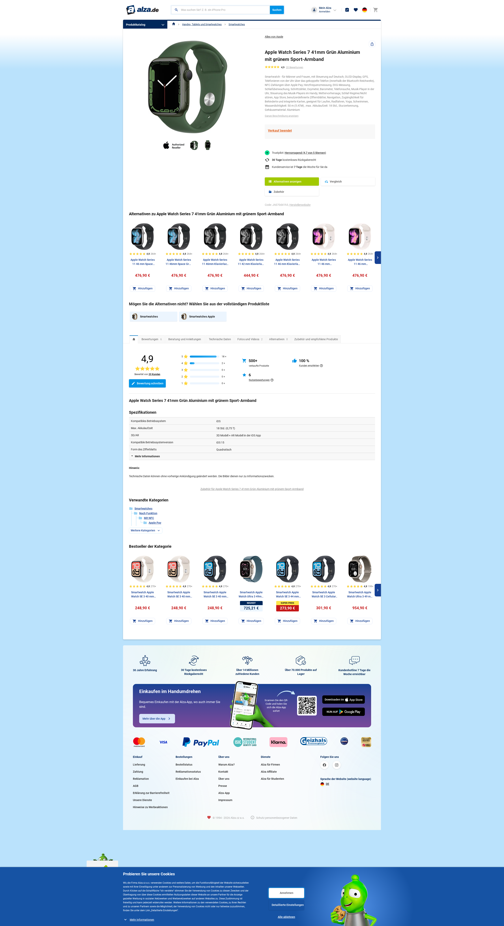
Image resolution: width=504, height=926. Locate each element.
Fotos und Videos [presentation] (250, 339)
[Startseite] (173, 24)
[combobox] (220, 10)
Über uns (223, 778)
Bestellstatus (184, 764)
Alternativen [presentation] (278, 339)
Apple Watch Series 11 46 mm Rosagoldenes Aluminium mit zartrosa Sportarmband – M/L (360, 262)
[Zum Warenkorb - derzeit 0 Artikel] (375, 9)
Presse (222, 785)
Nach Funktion (148, 513)
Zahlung (138, 771)
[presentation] (134, 339)
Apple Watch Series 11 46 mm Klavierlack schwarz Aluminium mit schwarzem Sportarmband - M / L (287, 262)
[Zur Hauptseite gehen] (142, 10)
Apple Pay (155, 522)
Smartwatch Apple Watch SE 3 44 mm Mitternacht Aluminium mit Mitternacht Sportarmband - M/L (287, 595)
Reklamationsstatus (188, 771)
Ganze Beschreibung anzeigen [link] (281, 115)
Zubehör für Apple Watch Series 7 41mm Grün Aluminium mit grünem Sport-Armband (252, 489)
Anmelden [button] (324, 11)
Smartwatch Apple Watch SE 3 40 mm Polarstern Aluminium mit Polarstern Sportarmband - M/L (178, 595)
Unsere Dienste (142, 800)
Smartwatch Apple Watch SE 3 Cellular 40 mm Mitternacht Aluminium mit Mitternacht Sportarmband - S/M (323, 595)
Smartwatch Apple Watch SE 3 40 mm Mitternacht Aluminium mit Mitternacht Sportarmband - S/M (215, 595)
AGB (135, 785)
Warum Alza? (226, 764)
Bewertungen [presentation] (152, 339)
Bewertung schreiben (150, 383)
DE (327, 783)
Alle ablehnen (286, 917)
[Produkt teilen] (372, 44)
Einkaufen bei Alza (187, 778)
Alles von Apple (274, 36)
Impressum (225, 800)
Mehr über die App (154, 718)
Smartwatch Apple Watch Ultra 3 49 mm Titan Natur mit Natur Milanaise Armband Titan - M (359, 595)
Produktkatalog (135, 24)
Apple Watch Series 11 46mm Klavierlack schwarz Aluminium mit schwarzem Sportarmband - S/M (215, 262)
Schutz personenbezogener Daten (276, 817)
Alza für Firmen (270, 764)
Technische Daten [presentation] (220, 339)
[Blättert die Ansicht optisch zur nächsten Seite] (378, 257)
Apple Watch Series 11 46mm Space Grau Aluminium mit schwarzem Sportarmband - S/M (179, 262)
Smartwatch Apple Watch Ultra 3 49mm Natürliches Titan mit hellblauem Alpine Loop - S (251, 595)
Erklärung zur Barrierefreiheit (151, 793)
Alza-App (224, 793)
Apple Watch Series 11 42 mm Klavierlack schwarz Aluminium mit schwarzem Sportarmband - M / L (251, 262)
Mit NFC (149, 518)
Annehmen (286, 892)
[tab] (134, 339)
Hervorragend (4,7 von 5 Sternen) (305, 152)
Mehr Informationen (142, 919)
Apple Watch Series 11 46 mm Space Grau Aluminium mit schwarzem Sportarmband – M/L (143, 262)
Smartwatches (237, 24)
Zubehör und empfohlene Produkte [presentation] (316, 339)
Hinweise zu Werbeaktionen (150, 807)
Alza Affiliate (269, 771)
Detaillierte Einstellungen (288, 904)
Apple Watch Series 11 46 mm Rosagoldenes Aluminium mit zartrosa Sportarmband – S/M (324, 262)
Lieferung (139, 764)
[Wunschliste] (355, 9)
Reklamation (141, 778)
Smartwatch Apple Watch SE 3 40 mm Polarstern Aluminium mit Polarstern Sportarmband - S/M (142, 595)
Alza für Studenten (272, 778)
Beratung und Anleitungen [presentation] (184, 339)
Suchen (277, 9)
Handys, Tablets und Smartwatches (202, 24)
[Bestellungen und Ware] (347, 9)
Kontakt (223, 771)
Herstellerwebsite (299, 204)
